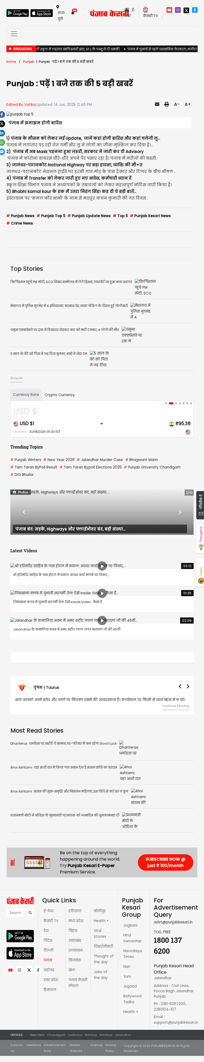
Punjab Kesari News (150, 215)
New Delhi (37, 1035)
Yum (127, 976)
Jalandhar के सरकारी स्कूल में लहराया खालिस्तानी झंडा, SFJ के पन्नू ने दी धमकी (63, 49)
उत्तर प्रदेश (51, 979)
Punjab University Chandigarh (152, 467)
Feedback (33, 1045)
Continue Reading (175, 706)
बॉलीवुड (100, 911)
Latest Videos (23, 550)
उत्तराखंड (75, 940)
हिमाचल (50, 989)
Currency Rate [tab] (26, 394)
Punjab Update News (89, 215)
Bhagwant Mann (141, 459)
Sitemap (96, 1045)
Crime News (19, 223)
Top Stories (26, 268)
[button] (24, 512)
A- (177, 104)
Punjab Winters (25, 459)
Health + (101, 920)
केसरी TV (51, 920)
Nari (126, 966)
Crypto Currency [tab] (60, 394)
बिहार (73, 930)
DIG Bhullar (22, 474)
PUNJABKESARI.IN (163, 1046)
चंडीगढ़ (49, 970)
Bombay (91, 1035)
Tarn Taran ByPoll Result (33, 467)
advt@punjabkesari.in (173, 922)
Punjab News (20, 215)
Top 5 (120, 215)
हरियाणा (75, 911)
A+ (188, 104)
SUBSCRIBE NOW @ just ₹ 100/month (165, 862)
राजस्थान (76, 950)
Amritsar (106, 1035)
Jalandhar (123, 1035)
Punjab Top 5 (51, 215)
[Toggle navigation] (14, 33)
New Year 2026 (59, 459)
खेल (72, 970)
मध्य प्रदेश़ (76, 920)
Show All (16, 378)
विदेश (48, 940)
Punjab (28, 61)
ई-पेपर (49, 911)
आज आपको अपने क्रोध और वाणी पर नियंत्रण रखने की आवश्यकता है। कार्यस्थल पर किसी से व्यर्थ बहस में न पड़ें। (100, 699)
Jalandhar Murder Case (100, 459)
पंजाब (48, 960)
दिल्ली (48, 950)
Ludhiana (75, 1035)
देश (46, 930)
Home (11, 61)
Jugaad (130, 986)
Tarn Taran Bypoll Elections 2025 (91, 467)
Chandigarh (56, 1035)
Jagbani (130, 925)
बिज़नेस (75, 960)
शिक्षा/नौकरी (103, 946)
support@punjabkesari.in (176, 1022)
